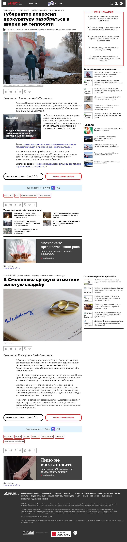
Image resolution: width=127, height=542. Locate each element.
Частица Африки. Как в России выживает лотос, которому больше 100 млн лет (108, 91)
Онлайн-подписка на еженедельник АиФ (64, 496)
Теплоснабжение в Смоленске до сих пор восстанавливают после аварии (66, 215)
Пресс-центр (47, 493)
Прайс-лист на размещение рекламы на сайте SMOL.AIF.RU (97, 493)
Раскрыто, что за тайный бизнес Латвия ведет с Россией (106, 154)
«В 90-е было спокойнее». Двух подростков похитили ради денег (108, 281)
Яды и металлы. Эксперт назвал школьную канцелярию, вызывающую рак (107, 107)
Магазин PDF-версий (91, 496)
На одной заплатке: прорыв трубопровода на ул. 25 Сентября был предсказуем (27, 223)
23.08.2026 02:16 (9, 276)
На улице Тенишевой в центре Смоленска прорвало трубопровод (25, 231)
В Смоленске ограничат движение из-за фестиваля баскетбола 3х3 (104, 29)
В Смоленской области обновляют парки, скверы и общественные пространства (104, 39)
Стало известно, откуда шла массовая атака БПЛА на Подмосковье (105, 138)
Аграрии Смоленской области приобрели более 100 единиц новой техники (104, 58)
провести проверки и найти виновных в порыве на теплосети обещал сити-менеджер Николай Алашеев (46, 145)
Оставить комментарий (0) (63, 176)
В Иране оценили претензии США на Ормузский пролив (108, 129)
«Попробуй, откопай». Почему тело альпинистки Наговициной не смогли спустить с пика (108, 74)
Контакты (24, 496)
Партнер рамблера (42, 532)
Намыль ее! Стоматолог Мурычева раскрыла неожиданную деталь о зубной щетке (108, 315)
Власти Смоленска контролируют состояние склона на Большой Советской (103, 19)
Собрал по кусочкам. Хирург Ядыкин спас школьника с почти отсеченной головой (109, 290)
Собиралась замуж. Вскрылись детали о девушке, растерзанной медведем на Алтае (107, 298)
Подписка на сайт (38, 496)
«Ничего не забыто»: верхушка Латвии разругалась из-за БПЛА (106, 145)
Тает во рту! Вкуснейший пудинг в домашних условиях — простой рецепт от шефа (108, 306)
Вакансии (68, 493)
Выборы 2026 (107, 496)
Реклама (58, 493)
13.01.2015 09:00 (9, 10)
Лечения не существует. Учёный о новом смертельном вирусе (107, 98)
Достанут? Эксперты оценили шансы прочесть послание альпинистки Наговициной (109, 323)
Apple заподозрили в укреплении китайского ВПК (107, 162)
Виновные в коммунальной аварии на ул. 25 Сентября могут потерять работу (26, 215)
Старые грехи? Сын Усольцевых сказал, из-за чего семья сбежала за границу (108, 82)
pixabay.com (8, 343)
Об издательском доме (30, 493)
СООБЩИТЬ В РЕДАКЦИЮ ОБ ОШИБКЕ (34, 499)
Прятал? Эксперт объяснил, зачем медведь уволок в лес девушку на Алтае (108, 115)
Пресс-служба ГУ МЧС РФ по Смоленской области (23, 86)
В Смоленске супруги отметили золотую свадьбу (103, 49)
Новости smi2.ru (11, 268)
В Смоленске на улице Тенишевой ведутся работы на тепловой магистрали (66, 223)
